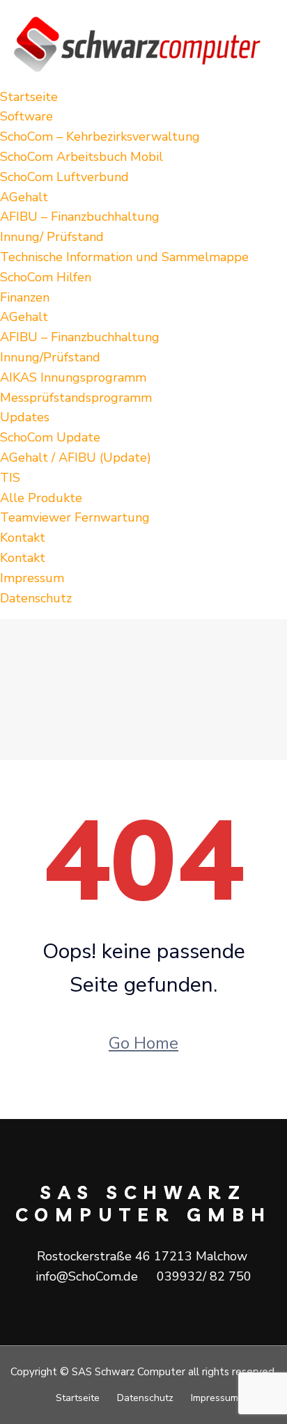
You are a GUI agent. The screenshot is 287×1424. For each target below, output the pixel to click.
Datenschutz (36, 598)
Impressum (32, 578)
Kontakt (22, 537)
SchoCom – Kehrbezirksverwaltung (100, 136)
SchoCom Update (50, 437)
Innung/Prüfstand (50, 357)
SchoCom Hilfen (45, 277)
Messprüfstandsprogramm (76, 397)
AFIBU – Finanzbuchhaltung (80, 216)
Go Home (143, 1043)
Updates (24, 417)
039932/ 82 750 (204, 1276)
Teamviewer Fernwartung (75, 517)
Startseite (29, 96)
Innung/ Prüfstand (52, 236)
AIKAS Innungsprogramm (73, 377)
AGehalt (24, 197)
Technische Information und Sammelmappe (124, 257)
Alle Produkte (41, 498)
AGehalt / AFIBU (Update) (75, 457)
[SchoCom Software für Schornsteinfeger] (143, 42)
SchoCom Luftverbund (64, 177)
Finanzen (24, 297)
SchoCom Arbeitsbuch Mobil (81, 156)
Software (26, 116)
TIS (10, 477)
